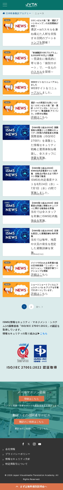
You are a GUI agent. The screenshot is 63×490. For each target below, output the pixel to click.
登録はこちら (31, 398)
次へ (38, 307)
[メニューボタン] (5, 5)
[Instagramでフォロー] (34, 444)
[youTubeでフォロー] (39, 444)
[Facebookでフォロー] (23, 444)
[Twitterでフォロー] (28, 444)
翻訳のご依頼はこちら (31, 421)
